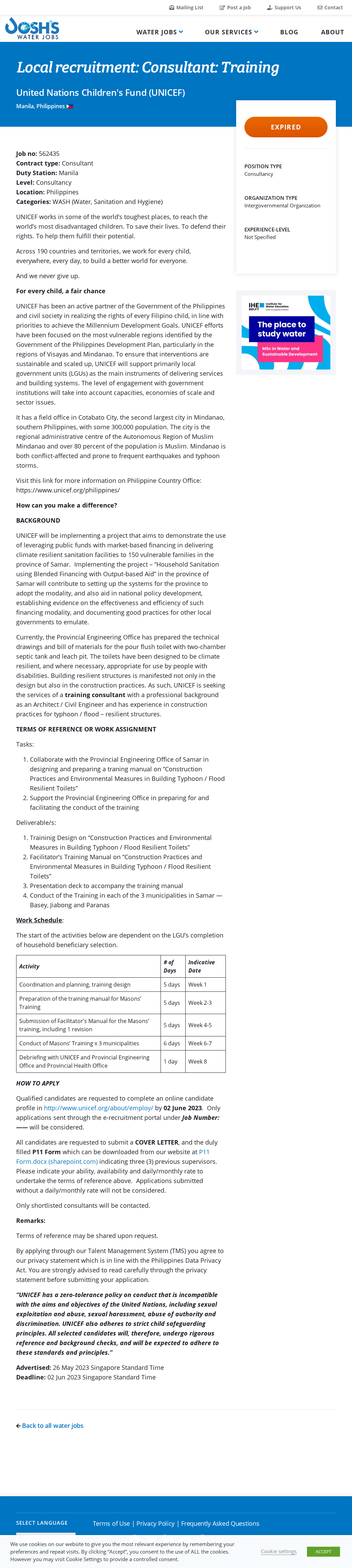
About (332, 32)
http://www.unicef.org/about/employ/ (98, 1108)
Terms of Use (111, 1523)
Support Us (287, 7)
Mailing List (189, 7)
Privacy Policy (155, 1523)
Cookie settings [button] (279, 1551)
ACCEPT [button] (323, 1551)
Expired (286, 127)
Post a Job (238, 7)
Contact (333, 7)
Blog (289, 32)
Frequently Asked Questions (220, 1523)
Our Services (228, 32)
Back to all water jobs (52, 1425)
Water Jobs (156, 32)
